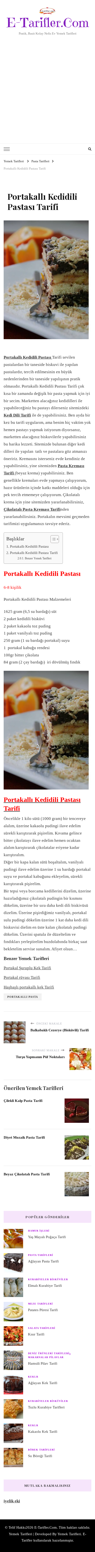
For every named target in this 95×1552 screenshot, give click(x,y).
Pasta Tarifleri (40, 1255)
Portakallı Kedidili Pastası (29, 546)
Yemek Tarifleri (69, 1534)
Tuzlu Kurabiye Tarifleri (46, 1407)
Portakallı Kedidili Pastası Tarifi (34, 553)
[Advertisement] (47, 86)
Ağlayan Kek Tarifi (42, 1383)
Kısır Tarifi (36, 1334)
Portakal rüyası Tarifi (22, 977)
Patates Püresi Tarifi (43, 1310)
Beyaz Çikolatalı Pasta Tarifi (27, 1174)
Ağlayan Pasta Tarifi (43, 1261)
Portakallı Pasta (22, 996)
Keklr (33, 1376)
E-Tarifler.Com (48, 22)
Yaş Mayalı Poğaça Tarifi (47, 1237)
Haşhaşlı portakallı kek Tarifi (29, 987)
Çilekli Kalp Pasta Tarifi (23, 1101)
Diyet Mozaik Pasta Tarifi (24, 1137)
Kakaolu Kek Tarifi (42, 1432)
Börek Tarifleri (41, 1449)
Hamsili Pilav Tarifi (42, 1363)
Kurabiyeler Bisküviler (48, 1279)
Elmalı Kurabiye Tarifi (45, 1286)
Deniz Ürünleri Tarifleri (48, 1353)
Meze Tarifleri (40, 1303)
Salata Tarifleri (41, 1328)
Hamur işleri (38, 1230)
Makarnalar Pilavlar (46, 1357)
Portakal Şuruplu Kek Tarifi (27, 968)
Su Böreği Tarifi (40, 1456)
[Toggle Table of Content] (52, 539)
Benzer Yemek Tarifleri (38, 558)
